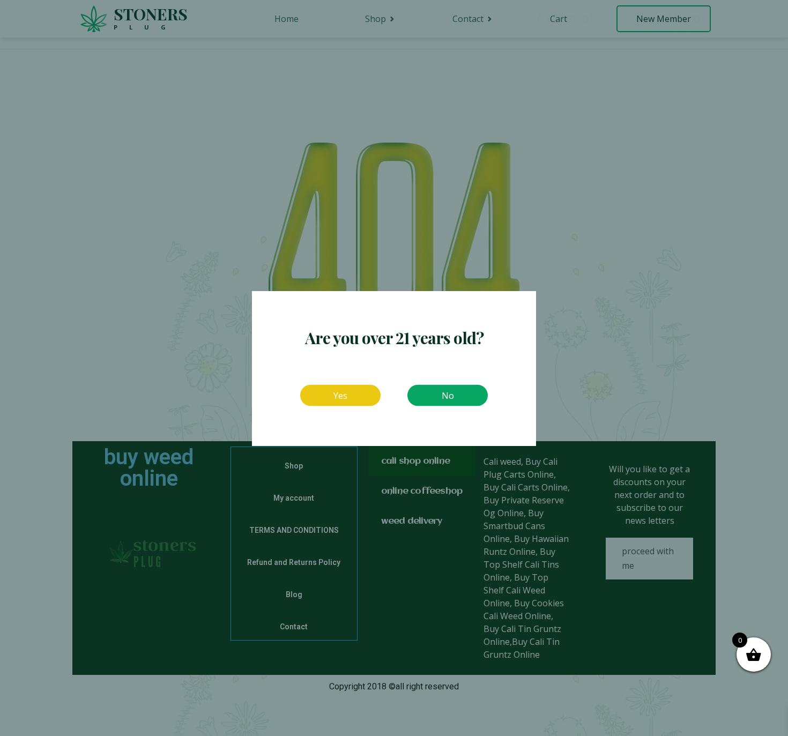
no (448, 395)
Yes (340, 395)
